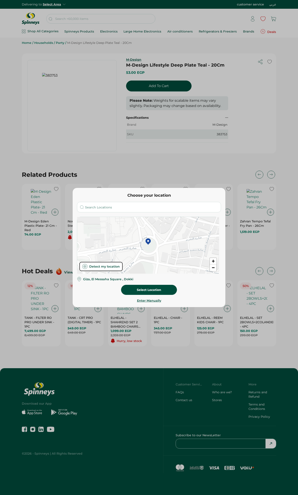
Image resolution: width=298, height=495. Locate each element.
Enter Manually (149, 300)
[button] (148, 241)
